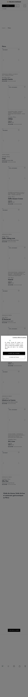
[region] (14, 348)
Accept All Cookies (14, 353)
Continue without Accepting (19, 337)
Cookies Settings (14, 357)
